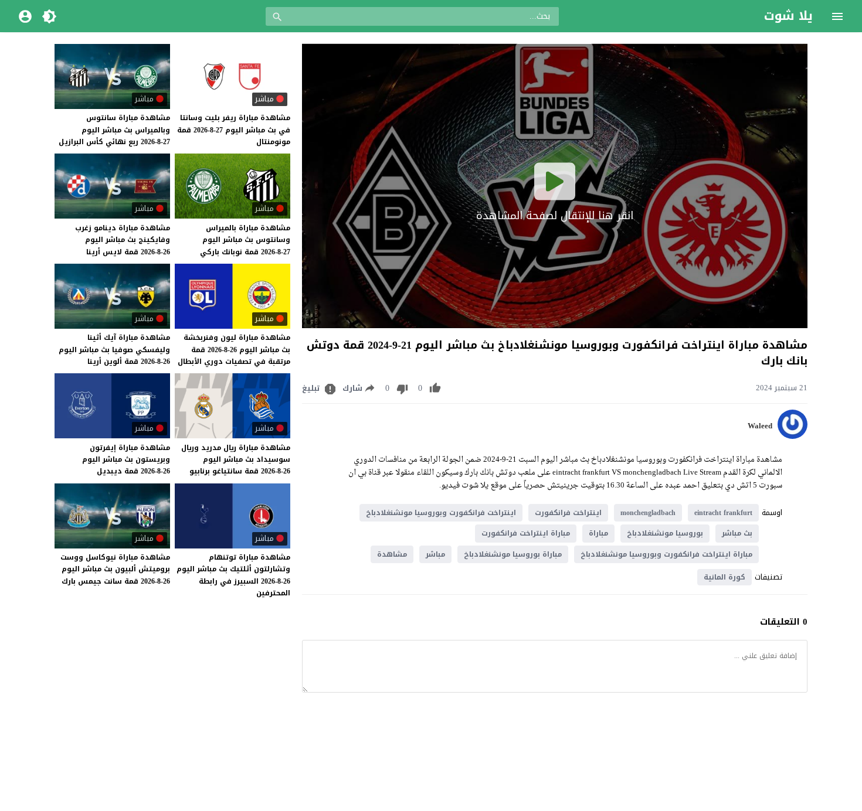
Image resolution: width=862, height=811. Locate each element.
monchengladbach (648, 512)
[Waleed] (792, 436)
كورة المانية (724, 577)
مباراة (598, 533)
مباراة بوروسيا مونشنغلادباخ (513, 554)
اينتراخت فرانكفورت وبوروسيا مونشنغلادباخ (441, 512)
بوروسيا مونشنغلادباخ (665, 533)
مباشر (435, 554)
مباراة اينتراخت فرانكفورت (525, 533)
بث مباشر (737, 533)
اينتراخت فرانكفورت (568, 512)
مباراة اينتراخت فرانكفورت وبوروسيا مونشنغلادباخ (666, 554)
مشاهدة (392, 554)
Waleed (760, 426)
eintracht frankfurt (723, 512)
